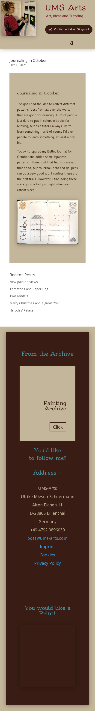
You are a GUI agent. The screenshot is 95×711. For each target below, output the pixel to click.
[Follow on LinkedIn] (57, 580)
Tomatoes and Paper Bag (28, 289)
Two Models (18, 296)
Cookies (47, 555)
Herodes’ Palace (21, 310)
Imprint (47, 546)
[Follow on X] (35, 580)
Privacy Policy (47, 563)
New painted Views (23, 282)
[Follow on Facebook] (24, 580)
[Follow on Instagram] (47, 591)
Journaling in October (28, 60)
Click (58, 427)
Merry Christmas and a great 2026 (34, 303)
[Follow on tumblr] (68, 580)
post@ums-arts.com (47, 538)
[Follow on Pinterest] (46, 580)
